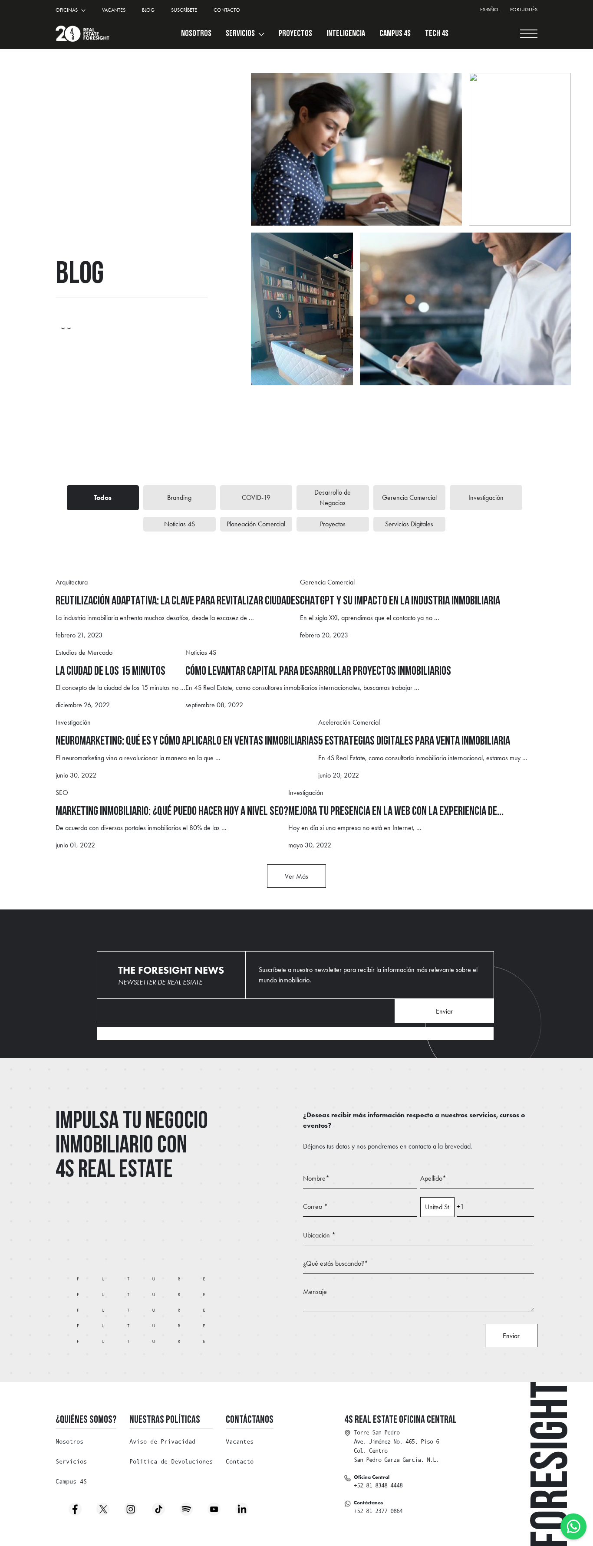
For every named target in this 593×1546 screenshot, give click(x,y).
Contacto (240, 1461)
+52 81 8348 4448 (378, 1485)
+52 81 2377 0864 (378, 1510)
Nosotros (69, 1441)
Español (490, 10)
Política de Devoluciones (171, 1461)
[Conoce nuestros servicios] (261, 34)
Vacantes (240, 1441)
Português (523, 10)
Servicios (241, 34)
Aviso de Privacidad (162, 1441)
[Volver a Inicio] (82, 34)
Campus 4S (71, 1481)
